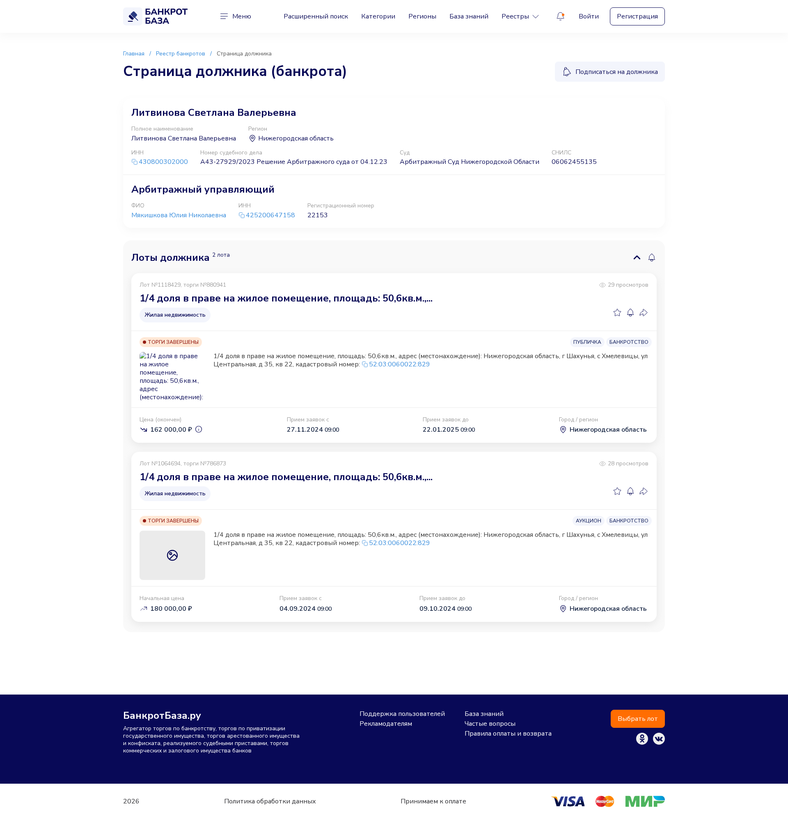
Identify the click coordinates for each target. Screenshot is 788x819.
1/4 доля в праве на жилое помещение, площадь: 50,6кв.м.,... (286, 298)
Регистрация (637, 16)
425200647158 (270, 215)
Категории (378, 16)
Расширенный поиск (316, 16)
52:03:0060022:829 (399, 364)
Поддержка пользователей (402, 714)
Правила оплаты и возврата (508, 733)
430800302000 (163, 162)
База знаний (468, 16)
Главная (133, 54)
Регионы (422, 16)
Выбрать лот (638, 718)
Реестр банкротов (180, 54)
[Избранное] (617, 312)
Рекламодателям (386, 724)
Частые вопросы (490, 724)
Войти (589, 16)
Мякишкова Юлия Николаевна (178, 215)
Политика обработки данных (270, 801)
